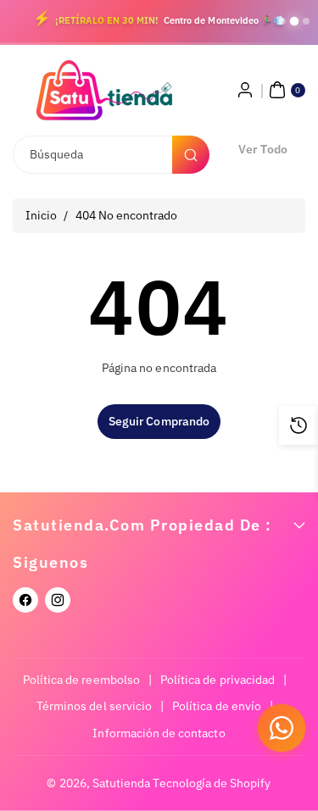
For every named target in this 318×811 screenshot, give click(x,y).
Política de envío (216, 706)
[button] (285, 90)
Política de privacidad (217, 679)
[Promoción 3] (306, 21)
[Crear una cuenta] (245, 90)
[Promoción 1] (282, 21)
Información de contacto (158, 733)
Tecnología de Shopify (212, 783)
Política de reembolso (81, 679)
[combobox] (110, 155)
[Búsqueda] (190, 155)
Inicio (41, 215)
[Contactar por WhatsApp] (281, 728)
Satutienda (121, 783)
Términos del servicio (94, 706)
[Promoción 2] (294, 21)
